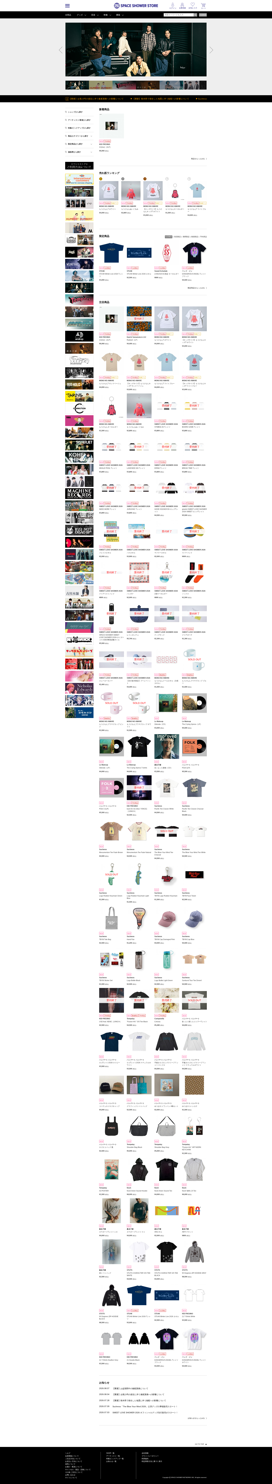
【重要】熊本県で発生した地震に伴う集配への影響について (93, 99)
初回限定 (177, 237)
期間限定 (186, 237)
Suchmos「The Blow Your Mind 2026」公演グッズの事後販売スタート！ (165, 99)
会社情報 (145, 1453)
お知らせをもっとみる (196, 1418)
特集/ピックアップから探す (79, 128)
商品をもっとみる (198, 159)
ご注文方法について (72, 1459)
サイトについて (71, 1478)
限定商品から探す (75, 144)
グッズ (80, 15)
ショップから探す (75, 112)
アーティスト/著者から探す (79, 120)
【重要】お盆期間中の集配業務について (130, 1388)
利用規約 (145, 1459)
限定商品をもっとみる (196, 288)
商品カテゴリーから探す (78, 136)
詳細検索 (203, 15)
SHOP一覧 (110, 1453)
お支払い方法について (73, 1461)
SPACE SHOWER (184, 1473)
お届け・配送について (73, 1467)
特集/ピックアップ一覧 (115, 1459)
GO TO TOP (199, 1444)
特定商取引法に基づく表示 (152, 1461)
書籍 (118, 15)
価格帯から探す (74, 152)
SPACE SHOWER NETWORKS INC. (183, 1477)
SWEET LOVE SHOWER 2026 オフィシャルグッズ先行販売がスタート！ (145, 1412)
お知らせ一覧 (111, 1461)
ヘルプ (67, 1453)
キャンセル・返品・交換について (78, 1470)
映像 (106, 15)
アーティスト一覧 (113, 1456)
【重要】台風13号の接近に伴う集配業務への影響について (138, 1394)
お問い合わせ (70, 1475)
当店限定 (168, 237)
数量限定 (194, 237)
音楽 (93, 15)
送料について (70, 1464)
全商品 (68, 15)
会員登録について (72, 1456)
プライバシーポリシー (150, 1456)
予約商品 (203, 237)
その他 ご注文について (74, 1472)
